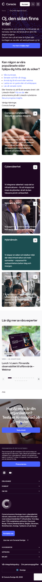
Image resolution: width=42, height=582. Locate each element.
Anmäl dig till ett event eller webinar (18, 80)
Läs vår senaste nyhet (12, 86)
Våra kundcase (10, 75)
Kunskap (5, 486)
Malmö (4, 557)
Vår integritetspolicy (10, 564)
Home (4, 10)
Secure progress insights (12, 98)
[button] (38, 379)
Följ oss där (20, 92)
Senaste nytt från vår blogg (15, 77)
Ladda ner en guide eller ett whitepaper (20, 83)
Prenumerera (21, 464)
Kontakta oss (8, 533)
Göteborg (5, 552)
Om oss (4, 491)
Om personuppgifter (30, 564)
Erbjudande (6, 481)
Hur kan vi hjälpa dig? (21, 46)
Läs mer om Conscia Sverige (14, 540)
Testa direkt (21, 430)
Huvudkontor (7, 547)
